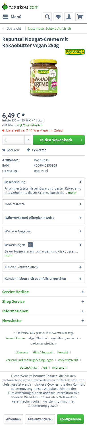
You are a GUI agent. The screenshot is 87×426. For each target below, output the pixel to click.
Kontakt (62, 352)
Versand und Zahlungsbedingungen (29, 360)
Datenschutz (28, 367)
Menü (16, 16)
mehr (71, 192)
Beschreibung (15, 182)
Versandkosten (15, 338)
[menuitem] (12, 16)
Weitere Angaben (18, 231)
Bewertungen (15, 245)
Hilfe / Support (42, 352)
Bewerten (38, 150)
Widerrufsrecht (68, 360)
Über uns (22, 352)
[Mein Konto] (68, 16)
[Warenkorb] (79, 16)
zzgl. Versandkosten (30, 125)
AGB (44, 367)
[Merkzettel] (58, 16)
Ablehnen (13, 419)
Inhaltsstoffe (15, 204)
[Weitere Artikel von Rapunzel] (74, 52)
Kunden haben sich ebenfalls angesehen (35, 278)
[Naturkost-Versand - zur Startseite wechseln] (20, 6)
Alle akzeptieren (40, 419)
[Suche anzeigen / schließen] (47, 16)
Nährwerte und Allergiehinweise (29, 217)
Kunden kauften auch (21, 267)
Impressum (59, 367)
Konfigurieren (70, 419)
